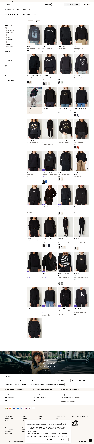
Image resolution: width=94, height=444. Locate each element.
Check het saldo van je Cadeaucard (42, 400)
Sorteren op (85, 21)
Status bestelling (8, 416)
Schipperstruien (11, 39)
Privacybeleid (7, 441)
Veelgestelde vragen (9, 418)
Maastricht (24, 423)
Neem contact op (66, 397)
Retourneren (7, 427)
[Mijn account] (82, 4)
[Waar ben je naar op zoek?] (66, 4)
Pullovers (10, 32)
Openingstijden (25, 429)
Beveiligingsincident (9, 433)
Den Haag (24, 420)
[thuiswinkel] (33, 409)
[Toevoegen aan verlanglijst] (40, 43)
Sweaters (10, 25)
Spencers (9, 44)
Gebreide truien (11, 28)
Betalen (6, 423)
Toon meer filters (9, 80)
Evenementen (58, 420)
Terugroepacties (8, 431)
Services (57, 418)
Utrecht (23, 427)
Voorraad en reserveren (10, 422)
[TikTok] (88, 441)
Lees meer (66, 436)
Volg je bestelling (10, 397)
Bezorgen (7, 425)
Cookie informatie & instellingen (18, 441)
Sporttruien (10, 46)
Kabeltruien (10, 41)
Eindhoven (24, 422)
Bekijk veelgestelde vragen (40, 397)
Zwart (37, 21)
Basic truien (10, 30)
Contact (6, 420)
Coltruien (9, 35)
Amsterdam (24, 416)
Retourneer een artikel (11, 400)
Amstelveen (24, 418)
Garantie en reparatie (9, 429)
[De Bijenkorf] (47, 4)
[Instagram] (79, 441)
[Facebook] (82, 441)
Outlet (40, 420)
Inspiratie (40, 416)
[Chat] (90, 440)
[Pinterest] (85, 441)
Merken (40, 418)
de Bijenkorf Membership (60, 416)
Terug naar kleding (10, 9)
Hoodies (9, 37)
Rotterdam (24, 425)
